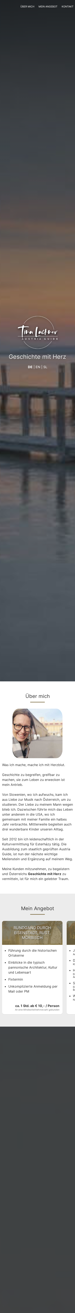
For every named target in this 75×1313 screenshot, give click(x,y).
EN (38, 367)
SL (45, 367)
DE (30, 367)
